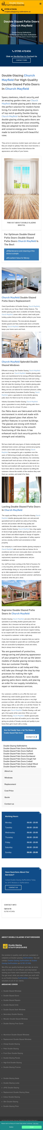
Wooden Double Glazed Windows (15, 1019)
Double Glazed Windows (12, 991)
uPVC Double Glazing (11, 1087)
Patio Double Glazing (11, 1048)
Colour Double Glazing (11, 1097)
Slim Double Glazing (10, 1101)
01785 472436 (10, 9)
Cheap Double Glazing (11, 1044)
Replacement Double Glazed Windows (17, 1039)
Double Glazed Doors (11, 995)
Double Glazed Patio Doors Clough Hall (19, 758)
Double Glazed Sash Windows (14, 1009)
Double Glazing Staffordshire (15, 745)
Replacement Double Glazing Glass (16, 1092)
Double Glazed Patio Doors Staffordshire (20, 748)
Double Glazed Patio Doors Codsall (18, 761)
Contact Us (31, 736)
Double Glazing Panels (11, 1058)
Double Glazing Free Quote (13, 1023)
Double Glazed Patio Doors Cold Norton (19, 766)
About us (8, 771)
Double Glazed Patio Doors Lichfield (18, 753)
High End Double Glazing (12, 1062)
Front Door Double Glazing (13, 1053)
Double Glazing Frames (12, 1067)
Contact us (9, 804)
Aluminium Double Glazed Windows (16, 1034)
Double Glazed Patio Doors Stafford (18, 751)
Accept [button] (31, 1127)
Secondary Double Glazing (13, 1014)
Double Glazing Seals (11, 1078)
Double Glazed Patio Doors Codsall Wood (20, 764)
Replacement (10, 784)
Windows (8, 777)
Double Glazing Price (11, 1106)
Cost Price (9, 790)
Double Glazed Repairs (11, 1000)
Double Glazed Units (10, 1005)
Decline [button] (11, 1127)
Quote (7, 797)
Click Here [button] (35, 1123)
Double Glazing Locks (11, 1083)
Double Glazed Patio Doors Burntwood (19, 756)
